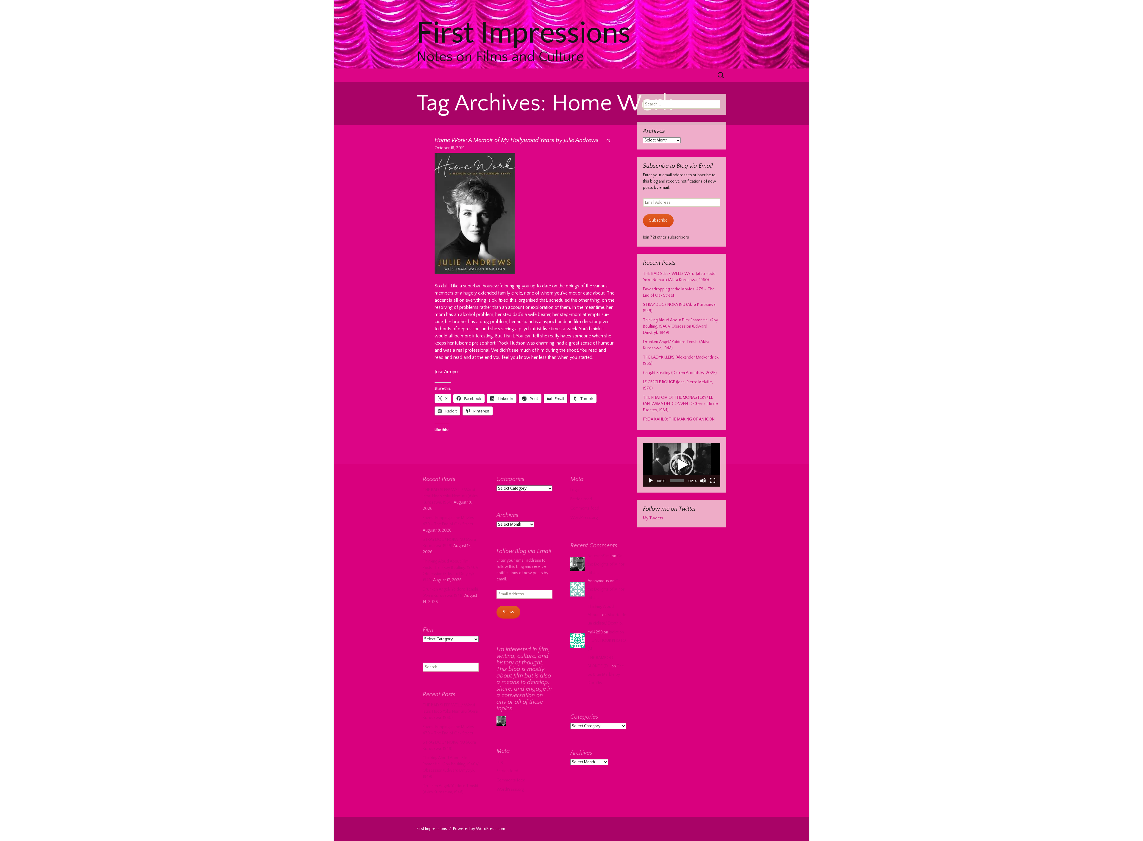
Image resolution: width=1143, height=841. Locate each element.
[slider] (677, 480)
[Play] (651, 481)
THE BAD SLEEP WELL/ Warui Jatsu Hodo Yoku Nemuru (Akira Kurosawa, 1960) (450, 496)
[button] (682, 465)
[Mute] (703, 481)
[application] (681, 465)
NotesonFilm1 (599, 556)
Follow (508, 612)
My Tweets (653, 518)
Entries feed (581, 499)
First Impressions (432, 828)
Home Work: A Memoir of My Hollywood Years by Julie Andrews (517, 140)
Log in (575, 490)
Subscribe (658, 220)
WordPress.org (584, 517)
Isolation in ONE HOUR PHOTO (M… (607, 640)
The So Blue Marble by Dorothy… (606, 674)
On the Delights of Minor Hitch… (606, 564)
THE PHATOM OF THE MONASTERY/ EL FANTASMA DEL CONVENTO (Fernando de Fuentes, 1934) (680, 403)
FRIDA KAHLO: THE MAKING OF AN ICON (679, 419)
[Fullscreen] (713, 481)
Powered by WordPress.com (479, 828)
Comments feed (584, 508)
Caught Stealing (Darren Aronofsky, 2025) (680, 372)
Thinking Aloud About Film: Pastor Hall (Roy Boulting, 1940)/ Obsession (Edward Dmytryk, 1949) (680, 326)
